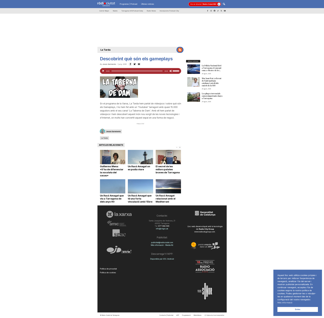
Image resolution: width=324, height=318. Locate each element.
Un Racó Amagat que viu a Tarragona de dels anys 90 (112, 198)
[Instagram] (211, 11)
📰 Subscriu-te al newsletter (214, 315)
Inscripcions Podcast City (169, 11)
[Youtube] (224, 11)
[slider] (176, 70)
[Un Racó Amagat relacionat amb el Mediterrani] (168, 186)
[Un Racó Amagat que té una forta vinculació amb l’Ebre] (140, 186)
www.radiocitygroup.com (204, 232)
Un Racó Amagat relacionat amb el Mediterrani (165, 198)
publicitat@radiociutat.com (162, 242)
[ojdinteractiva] (119, 251)
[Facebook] (207, 11)
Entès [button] (297, 309)
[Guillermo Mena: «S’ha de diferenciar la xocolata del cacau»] (112, 157)
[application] (140, 71)
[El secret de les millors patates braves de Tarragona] (168, 157)
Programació (186, 315)
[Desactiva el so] (170, 71)
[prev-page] (177, 147)
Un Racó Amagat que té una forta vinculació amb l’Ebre (140, 198)
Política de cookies (108, 272)
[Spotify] (214, 11)
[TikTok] (217, 11)
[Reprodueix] (103, 71)
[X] (221, 11)
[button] (224, 4)
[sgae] (119, 233)
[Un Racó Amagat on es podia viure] (140, 157)
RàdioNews (197, 315)
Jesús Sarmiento (109, 64)
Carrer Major (104, 11)
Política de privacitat (108, 269)
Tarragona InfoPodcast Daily (132, 11)
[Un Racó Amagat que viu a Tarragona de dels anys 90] (112, 186)
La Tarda (105, 49)
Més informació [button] (284, 302)
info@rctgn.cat (162, 229)
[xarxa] (119, 214)
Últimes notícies (147, 4)
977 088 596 (163, 226)
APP (177, 315)
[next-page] (180, 147)
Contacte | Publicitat (166, 315)
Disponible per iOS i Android (162, 259)
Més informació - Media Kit (162, 245)
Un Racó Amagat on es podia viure (139, 168)
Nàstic (115, 11)
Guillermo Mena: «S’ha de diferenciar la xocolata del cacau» (111, 171)
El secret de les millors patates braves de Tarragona (168, 169)
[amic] (119, 223)
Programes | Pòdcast (128, 4)
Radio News (151, 11)
